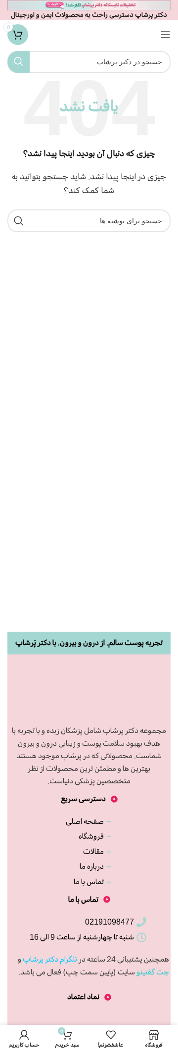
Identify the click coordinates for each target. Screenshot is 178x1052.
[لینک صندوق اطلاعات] (89, 9)
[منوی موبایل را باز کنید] (166, 34)
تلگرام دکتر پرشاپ (50, 959)
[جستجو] (18, 62)
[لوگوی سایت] (89, 33)
